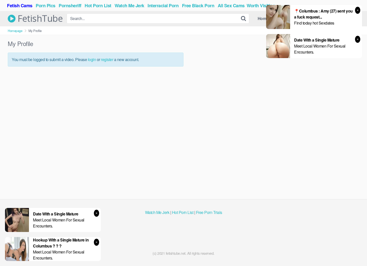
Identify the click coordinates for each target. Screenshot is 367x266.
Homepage (15, 30)
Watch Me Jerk (157, 212)
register (107, 59)
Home (263, 18)
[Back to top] (353, 250)
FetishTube (39, 18)
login (92, 59)
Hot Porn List (182, 212)
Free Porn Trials (209, 212)
